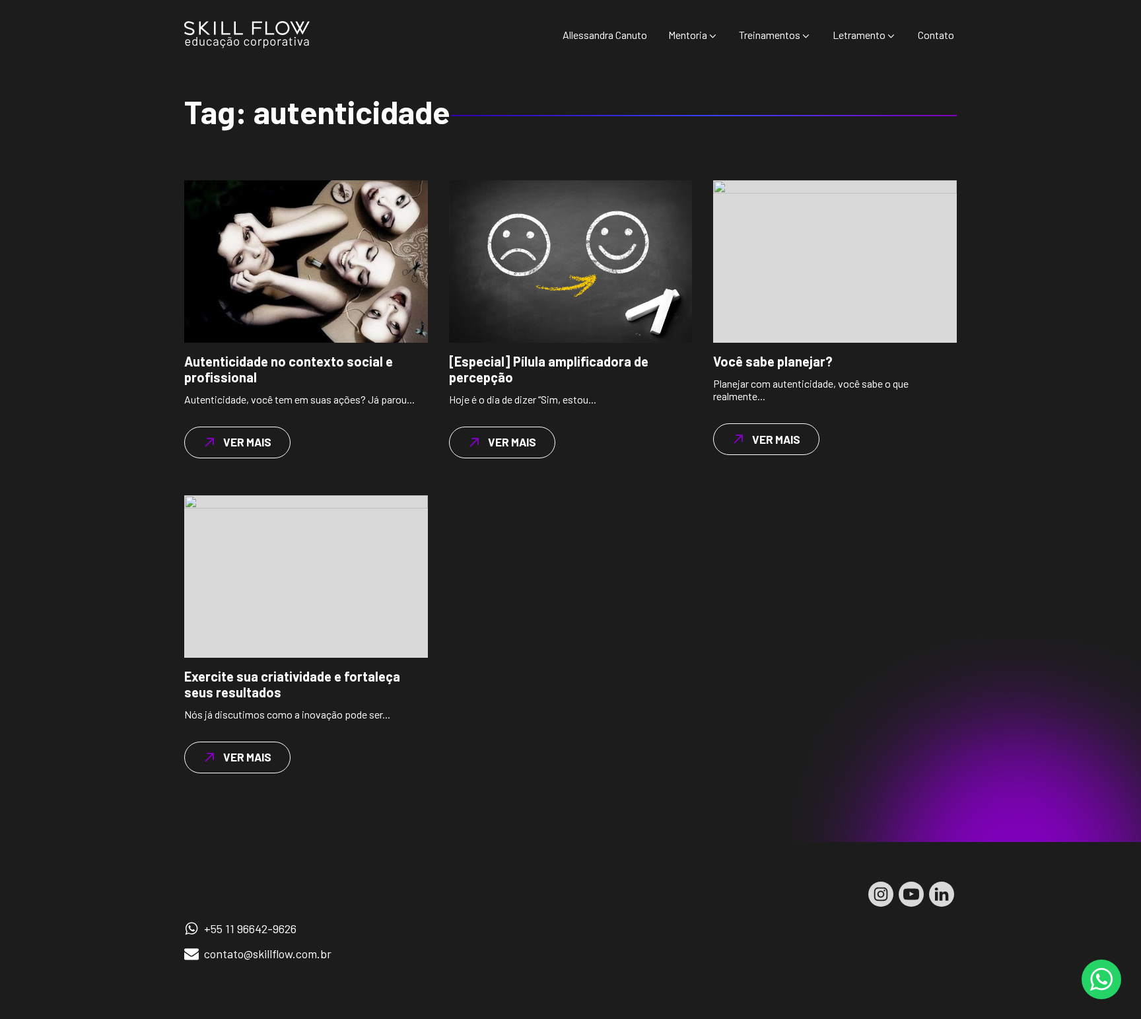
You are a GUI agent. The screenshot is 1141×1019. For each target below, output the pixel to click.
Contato (936, 34)
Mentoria (687, 34)
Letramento (859, 34)
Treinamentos (769, 34)
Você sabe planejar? (773, 361)
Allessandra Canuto (605, 34)
